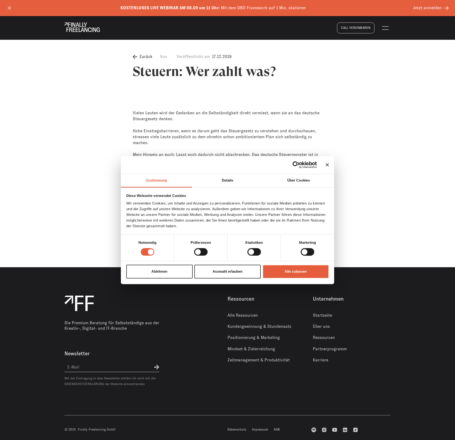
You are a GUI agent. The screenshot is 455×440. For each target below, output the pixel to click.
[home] (82, 27)
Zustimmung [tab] (156, 180)
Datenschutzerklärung (84, 384)
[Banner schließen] (327, 164)
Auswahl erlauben (227, 272)
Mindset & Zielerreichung (251, 349)
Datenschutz (237, 429)
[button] (385, 28)
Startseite (322, 315)
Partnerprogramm (330, 349)
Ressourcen (324, 337)
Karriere (320, 360)
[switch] (201, 252)
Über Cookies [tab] (298, 180)
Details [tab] (227, 180)
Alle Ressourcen (243, 315)
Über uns (321, 326)
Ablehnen (159, 272)
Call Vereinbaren (355, 28)
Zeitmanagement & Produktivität (259, 360)
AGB (277, 429)
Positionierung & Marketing (254, 337)
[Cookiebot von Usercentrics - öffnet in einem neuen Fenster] (296, 164)
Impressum (260, 429)
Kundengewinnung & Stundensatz (259, 326)
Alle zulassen (296, 272)
